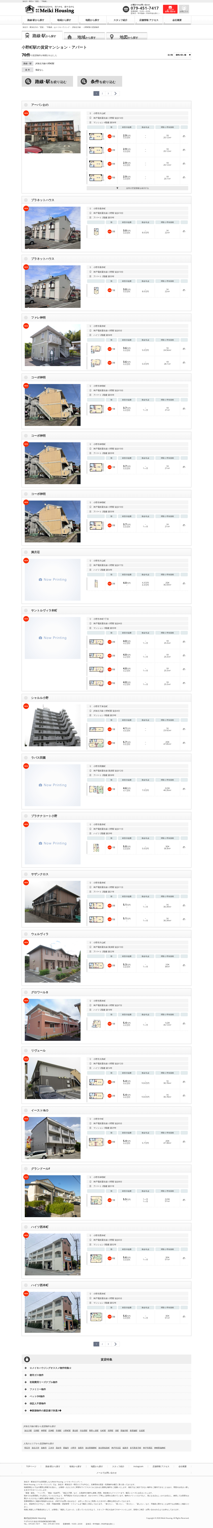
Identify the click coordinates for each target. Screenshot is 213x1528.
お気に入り (184, 11)
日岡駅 (36, 1430)
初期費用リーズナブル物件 (44, 1382)
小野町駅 (67, 1430)
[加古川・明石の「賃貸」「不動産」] (73, 9)
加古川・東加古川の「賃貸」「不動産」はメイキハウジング (46, 27)
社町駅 (103, 1430)
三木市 (51, 1447)
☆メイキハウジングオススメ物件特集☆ (50, 1367)
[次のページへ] (115, 93)
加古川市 (35, 1447)
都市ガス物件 (37, 1375)
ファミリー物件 (38, 1389)
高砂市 (58, 1447)
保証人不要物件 (38, 1403)
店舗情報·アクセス (149, 20)
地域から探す (64, 20)
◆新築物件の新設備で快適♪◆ (45, 1410)
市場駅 (58, 1430)
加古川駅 (28, 1430)
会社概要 (177, 20)
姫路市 (125, 1447)
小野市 (73, 1447)
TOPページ (31, 1466)
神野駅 (44, 1430)
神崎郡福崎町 (159, 1447)
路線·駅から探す (35, 20)
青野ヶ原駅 (94, 1430)
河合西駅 (83, 1430)
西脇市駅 (124, 1430)
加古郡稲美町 (104, 1447)
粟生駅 (75, 1430)
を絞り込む (51, 81)
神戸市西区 (147, 1447)
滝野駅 (110, 1430)
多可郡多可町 (135, 1447)
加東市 (44, 1447)
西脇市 (66, 1447)
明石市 (27, 1447)
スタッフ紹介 (121, 20)
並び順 (170, 55)
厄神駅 (51, 1430)
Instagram (138, 1466)
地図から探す (92, 20)
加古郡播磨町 (91, 1447)
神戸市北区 (116, 1447)
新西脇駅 (133, 1430)
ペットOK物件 (37, 1396)
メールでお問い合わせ (106, 1473)
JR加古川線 (76, 27)
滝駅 (117, 1430)
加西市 (81, 1447)
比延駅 (142, 1430)
